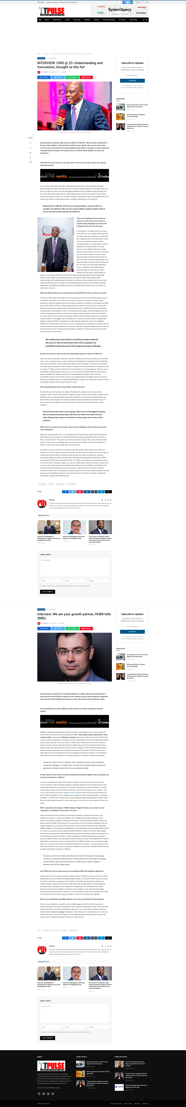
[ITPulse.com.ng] (51, 11)
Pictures (122, 20)
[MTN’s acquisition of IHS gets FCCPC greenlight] (120, 116)
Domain (57, 930)
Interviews (57, 20)
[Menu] (146, 20)
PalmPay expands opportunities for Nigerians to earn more (136, 1086)
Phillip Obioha (71, 484)
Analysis (77, 20)
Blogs (67, 20)
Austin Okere (42, 484)
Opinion (87, 20)
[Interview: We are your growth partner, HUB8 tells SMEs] (74, 657)
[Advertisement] (93, 37)
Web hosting (73, 930)
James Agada (61, 484)
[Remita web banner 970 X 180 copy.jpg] (74, 181)
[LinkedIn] (30, 152)
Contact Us (145, 1103)
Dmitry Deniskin (47, 930)
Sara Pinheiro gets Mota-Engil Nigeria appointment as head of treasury (135, 1063)
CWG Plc (51, 484)
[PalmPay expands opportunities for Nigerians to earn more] (119, 1087)
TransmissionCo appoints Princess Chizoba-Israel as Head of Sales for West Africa (138, 126)
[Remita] (120, 16)
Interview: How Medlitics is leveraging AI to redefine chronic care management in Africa (48, 538)
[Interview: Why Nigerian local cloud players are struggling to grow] (74, 527)
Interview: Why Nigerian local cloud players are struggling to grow (74, 537)
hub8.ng (51, 909)
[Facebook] (30, 143)
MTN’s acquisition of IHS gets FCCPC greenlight (62, 2)
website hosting (68, 792)
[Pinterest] (30, 157)
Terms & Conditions (116, 1103)
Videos (96, 20)
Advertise (133, 20)
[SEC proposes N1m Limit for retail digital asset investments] (120, 107)
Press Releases (109, 20)
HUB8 (66, 742)
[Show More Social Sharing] (95, 77)
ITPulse (45, 72)
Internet (64, 930)
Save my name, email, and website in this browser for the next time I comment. (66, 586)
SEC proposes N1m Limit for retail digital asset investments (137, 106)
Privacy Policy (133, 87)
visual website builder (48, 792)
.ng (39, 930)
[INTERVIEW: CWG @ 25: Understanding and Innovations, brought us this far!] (74, 106)
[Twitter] (30, 148)
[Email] (30, 162)
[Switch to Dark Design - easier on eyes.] (144, 20)
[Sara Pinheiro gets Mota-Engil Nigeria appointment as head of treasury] (119, 1064)
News (47, 20)
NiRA (87, 904)
